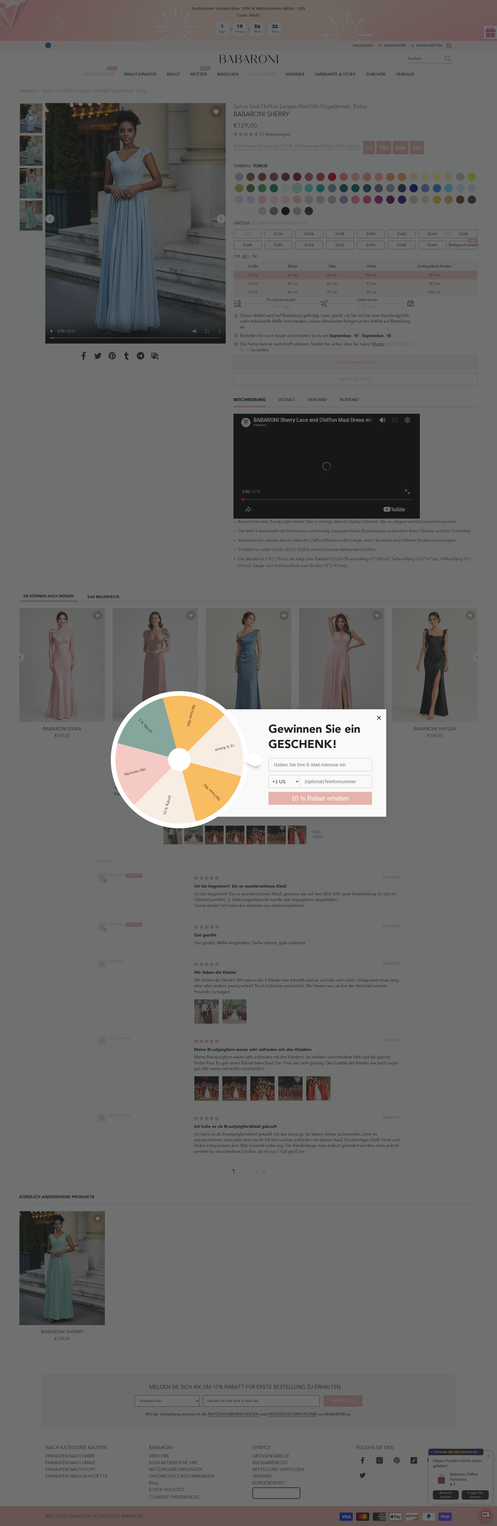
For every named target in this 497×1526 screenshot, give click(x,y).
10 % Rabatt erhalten (320, 798)
